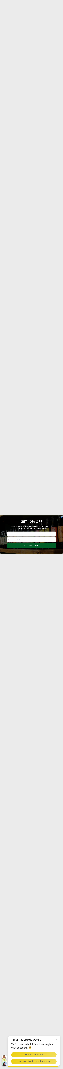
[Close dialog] (61, 517)
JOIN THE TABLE (31, 545)
